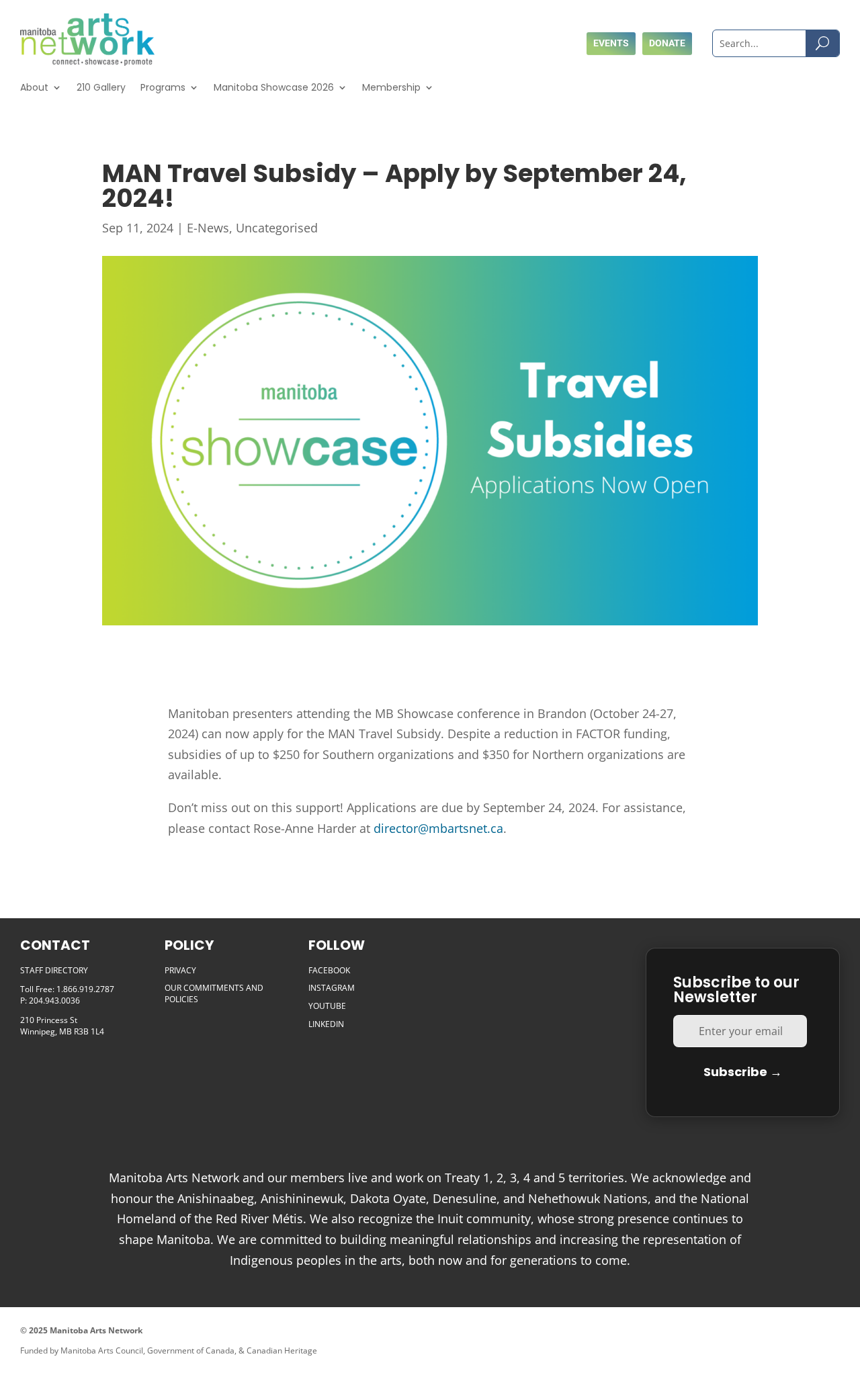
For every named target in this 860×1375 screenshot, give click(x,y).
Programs (162, 87)
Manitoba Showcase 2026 (274, 87)
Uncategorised (277, 228)
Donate (667, 43)
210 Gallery (101, 87)
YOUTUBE (327, 1006)
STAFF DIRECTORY (54, 970)
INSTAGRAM (331, 987)
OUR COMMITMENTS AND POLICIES (214, 993)
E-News (208, 228)
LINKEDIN (326, 1024)
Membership (391, 87)
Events (611, 43)
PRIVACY (180, 970)
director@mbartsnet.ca (438, 828)
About (34, 87)
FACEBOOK (329, 970)
